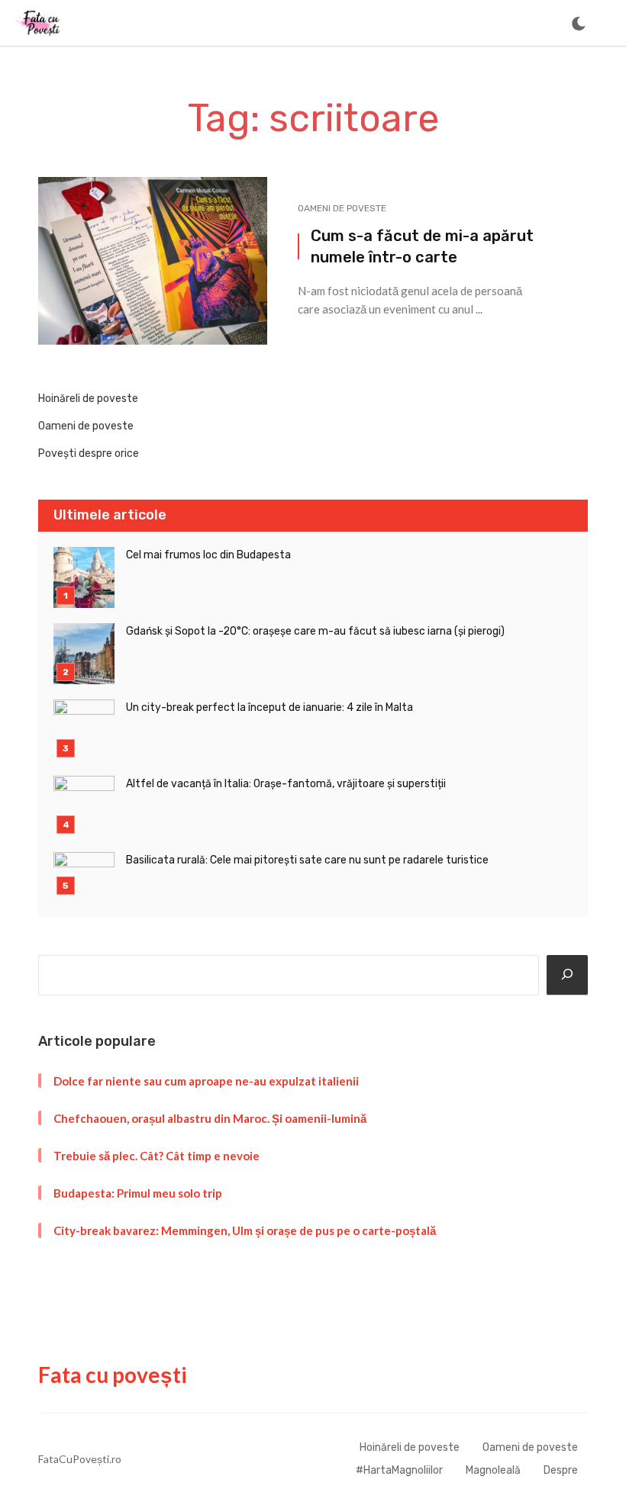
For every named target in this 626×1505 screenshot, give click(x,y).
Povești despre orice (88, 453)
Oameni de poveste (342, 208)
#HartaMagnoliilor (399, 1470)
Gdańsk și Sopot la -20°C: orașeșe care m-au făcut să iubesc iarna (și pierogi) (315, 631)
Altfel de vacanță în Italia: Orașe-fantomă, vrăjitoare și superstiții (286, 783)
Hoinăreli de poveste (88, 398)
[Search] (567, 975)
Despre (561, 1470)
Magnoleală (493, 1470)
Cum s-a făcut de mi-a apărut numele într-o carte (422, 246)
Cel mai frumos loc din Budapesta (208, 554)
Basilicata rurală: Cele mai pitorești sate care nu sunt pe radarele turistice (307, 860)
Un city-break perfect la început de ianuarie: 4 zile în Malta (269, 707)
